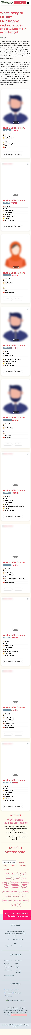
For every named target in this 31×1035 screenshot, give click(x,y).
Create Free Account (18, 1015)
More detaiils (18, 154)
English (8, 896)
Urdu (23, 896)
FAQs (17, 964)
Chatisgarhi (7, 900)
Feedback (19, 961)
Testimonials (8, 967)
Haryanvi (6, 892)
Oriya (24, 887)
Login (16, 3)
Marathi (8, 878)
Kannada (24, 883)
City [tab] (5, 866)
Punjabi (16, 878)
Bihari (7, 887)
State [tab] (13, 866)
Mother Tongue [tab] (9, 862)
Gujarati (15, 874)
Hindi (7, 874)
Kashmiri (25, 892)
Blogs (17, 967)
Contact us (7, 961)
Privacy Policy (8, 970)
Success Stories (9, 975)
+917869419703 (18, 940)
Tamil (24, 878)
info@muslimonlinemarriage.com (15, 946)
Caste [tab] (21, 862)
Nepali (13, 905)
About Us (7, 964)
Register (22, 3)
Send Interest (8, 154)
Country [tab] (23, 866)
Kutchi (25, 900)
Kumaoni (17, 900)
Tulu (19, 905)
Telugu (5, 883)
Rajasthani (15, 887)
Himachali (15, 892)
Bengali (22, 874)
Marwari (16, 896)
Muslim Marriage (18, 1025)
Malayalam (15, 883)
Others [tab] (6, 869)
